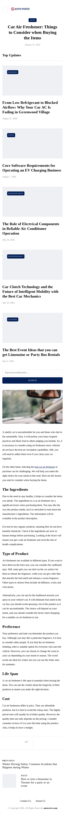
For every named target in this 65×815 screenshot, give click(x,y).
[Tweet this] (42, 742)
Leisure (12, 319)
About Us (40, 801)
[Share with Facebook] (38, 742)
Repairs (12, 72)
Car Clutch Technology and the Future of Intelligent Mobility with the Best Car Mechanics (30, 291)
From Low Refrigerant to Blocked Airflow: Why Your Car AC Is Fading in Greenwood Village (30, 107)
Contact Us (25, 801)
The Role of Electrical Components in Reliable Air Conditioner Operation (30, 228)
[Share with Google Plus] (45, 742)
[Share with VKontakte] (57, 742)
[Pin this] (53, 742)
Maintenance (15, 193)
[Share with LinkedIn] (49, 742)
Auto (32, 20)
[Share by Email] (38, 746)
